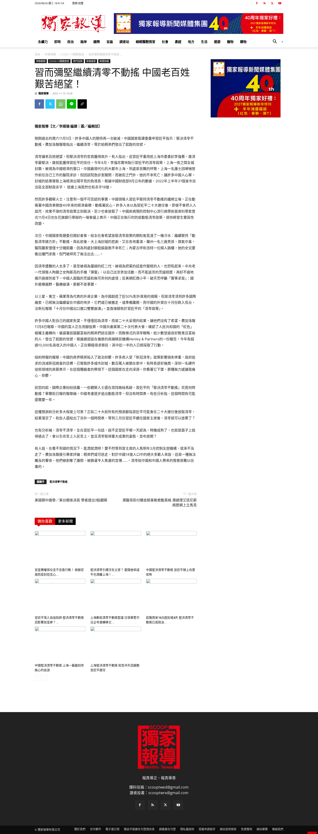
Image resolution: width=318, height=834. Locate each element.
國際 (96, 41)
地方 (191, 41)
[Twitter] (272, 3)
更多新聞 (65, 521)
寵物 (230, 41)
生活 (204, 41)
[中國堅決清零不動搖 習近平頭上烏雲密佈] (171, 548)
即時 (57, 41)
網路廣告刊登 (167, 829)
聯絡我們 (277, 829)
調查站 (124, 41)
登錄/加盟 (77, 3)
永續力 (43, 41)
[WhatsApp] (60, 104)
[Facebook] (256, 3)
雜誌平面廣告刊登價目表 (139, 829)
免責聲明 (246, 829)
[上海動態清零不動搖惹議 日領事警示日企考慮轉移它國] (115, 596)
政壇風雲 (91, 61)
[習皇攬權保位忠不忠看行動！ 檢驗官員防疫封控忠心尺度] (60, 548)
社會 (165, 41)
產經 (178, 41)
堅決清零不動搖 (59, 481)
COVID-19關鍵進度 (72, 54)
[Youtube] (279, 3)
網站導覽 (262, 829)
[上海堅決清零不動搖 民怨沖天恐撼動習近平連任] (115, 644)
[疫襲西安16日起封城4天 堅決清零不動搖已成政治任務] (171, 596)
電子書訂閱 (112, 829)
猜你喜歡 (44, 521)
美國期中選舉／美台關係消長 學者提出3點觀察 (71, 500)
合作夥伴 (95, 829)
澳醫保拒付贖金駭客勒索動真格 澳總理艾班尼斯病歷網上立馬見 (159, 502)
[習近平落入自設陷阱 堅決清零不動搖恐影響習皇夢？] (60, 596)
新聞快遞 (104, 61)
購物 (243, 41)
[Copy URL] (82, 104)
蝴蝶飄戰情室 (145, 41)
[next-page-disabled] (45, 677)
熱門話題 (77, 61)
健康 (217, 41)
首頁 (37, 54)
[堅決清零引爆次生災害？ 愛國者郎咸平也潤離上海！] (115, 548)
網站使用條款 (228, 829)
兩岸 (83, 41)
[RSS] (264, 3)
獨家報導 (43, 93)
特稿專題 (50, 54)
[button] (276, 42)
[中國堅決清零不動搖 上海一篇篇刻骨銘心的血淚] (60, 644)
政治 (70, 41)
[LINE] (71, 104)
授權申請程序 (207, 829)
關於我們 (79, 829)
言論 (109, 41)
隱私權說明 (187, 829)
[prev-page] (38, 677)
